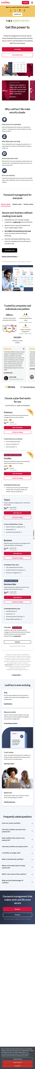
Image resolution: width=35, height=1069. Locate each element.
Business (17, 909)
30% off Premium (17, 428)
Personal (17, 915)
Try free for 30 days (17, 432)
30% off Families (17, 474)
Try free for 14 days (17, 517)
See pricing (17, 49)
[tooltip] (18, 444)
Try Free (25, 3)
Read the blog (8, 704)
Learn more (13, 97)
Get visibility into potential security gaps (18, 231)
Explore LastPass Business (9, 256)
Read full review (8, 373)
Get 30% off (17, 14)
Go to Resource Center (10, 723)
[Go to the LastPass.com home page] (5, 2)
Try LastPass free (10, 250)
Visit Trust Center (9, 764)
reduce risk (16, 222)
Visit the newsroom (9, 802)
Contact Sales (8, 665)
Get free (17, 642)
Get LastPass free (17, 55)
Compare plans (16, 675)
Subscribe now (17, 513)
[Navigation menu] (32, 2)
